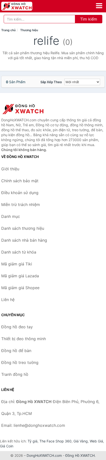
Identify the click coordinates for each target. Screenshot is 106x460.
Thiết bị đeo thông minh (23, 338)
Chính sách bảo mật (19, 180)
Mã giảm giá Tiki (16, 263)
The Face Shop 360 (55, 441)
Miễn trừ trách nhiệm (20, 204)
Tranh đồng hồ (14, 374)
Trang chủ (8, 30)
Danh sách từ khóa (18, 252)
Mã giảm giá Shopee (20, 287)
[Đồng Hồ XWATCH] (26, 109)
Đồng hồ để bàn (16, 350)
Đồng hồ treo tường (19, 362)
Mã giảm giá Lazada (20, 275)
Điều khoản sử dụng (19, 192)
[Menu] (99, 5)
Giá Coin (6, 446)
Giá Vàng (80, 441)
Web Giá (96, 441)
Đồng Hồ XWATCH (80, 455)
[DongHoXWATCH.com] (22, 6)
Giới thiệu (10, 168)
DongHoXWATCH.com (44, 455)
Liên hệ (8, 299)
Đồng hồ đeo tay (17, 326)
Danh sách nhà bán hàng (24, 240)
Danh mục (10, 216)
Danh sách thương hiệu (22, 228)
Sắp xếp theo (51, 82)
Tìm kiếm (88, 19)
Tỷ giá (32, 441)
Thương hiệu (29, 30)
